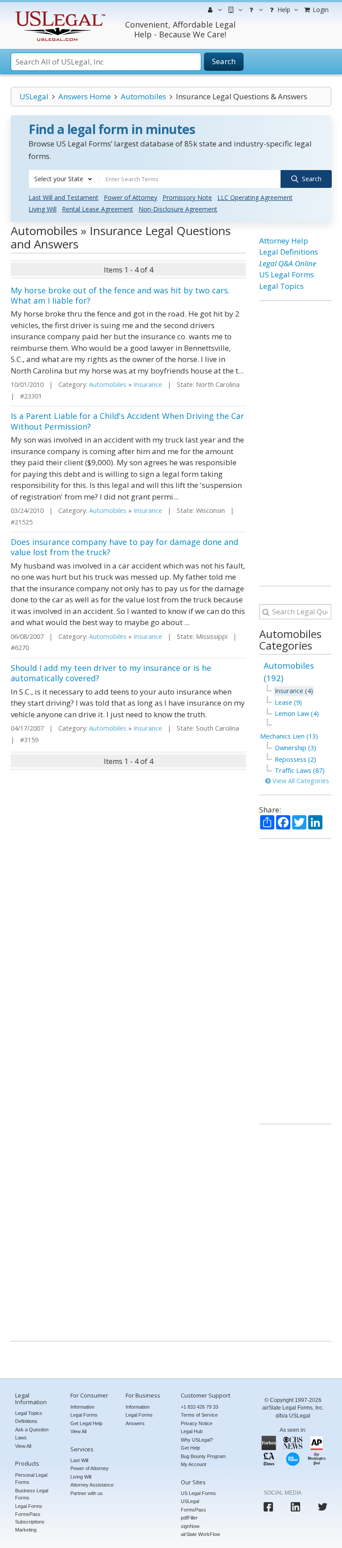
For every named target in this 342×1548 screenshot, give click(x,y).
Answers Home (84, 96)
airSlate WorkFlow (200, 1534)
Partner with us (86, 1493)
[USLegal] (59, 12)
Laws (21, 1437)
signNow (190, 1526)
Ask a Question (32, 1429)
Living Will (42, 209)
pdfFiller (189, 1517)
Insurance (148, 384)
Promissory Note (187, 197)
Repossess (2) (295, 759)
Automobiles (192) (289, 671)
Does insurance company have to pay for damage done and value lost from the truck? (124, 546)
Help (283, 9)
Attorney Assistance (92, 1484)
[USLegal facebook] (268, 1506)
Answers (135, 1423)
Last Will (79, 1460)
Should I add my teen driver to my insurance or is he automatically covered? (111, 672)
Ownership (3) (295, 748)
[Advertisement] (295, 443)
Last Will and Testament (63, 197)
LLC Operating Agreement (255, 197)
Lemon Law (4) (297, 713)
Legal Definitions (288, 252)
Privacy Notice (196, 1423)
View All (23, 1446)
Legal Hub (192, 1431)
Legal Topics (281, 286)
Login (320, 9)
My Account (193, 1464)
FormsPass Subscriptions (30, 1517)
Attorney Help (283, 241)
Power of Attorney (130, 197)
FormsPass (193, 1509)
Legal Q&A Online (287, 263)
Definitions (26, 1421)
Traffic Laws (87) (300, 770)
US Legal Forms (286, 274)
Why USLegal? (197, 1439)
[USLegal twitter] (322, 1506)
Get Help (190, 1447)
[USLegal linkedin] (295, 1506)
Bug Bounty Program (203, 1456)
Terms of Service (199, 1415)
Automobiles (143, 96)
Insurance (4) (294, 691)
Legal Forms (28, 1506)
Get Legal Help (86, 1423)
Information (82, 1407)
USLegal (34, 96)
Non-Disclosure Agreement (177, 209)
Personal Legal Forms (31, 1478)
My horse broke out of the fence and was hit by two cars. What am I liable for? (120, 295)
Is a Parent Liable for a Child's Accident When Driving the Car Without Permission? (127, 420)
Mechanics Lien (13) (289, 736)
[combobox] (63, 179)
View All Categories (300, 780)
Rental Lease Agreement (97, 209)
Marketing (26, 1529)
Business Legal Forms (31, 1494)
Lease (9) (288, 702)
